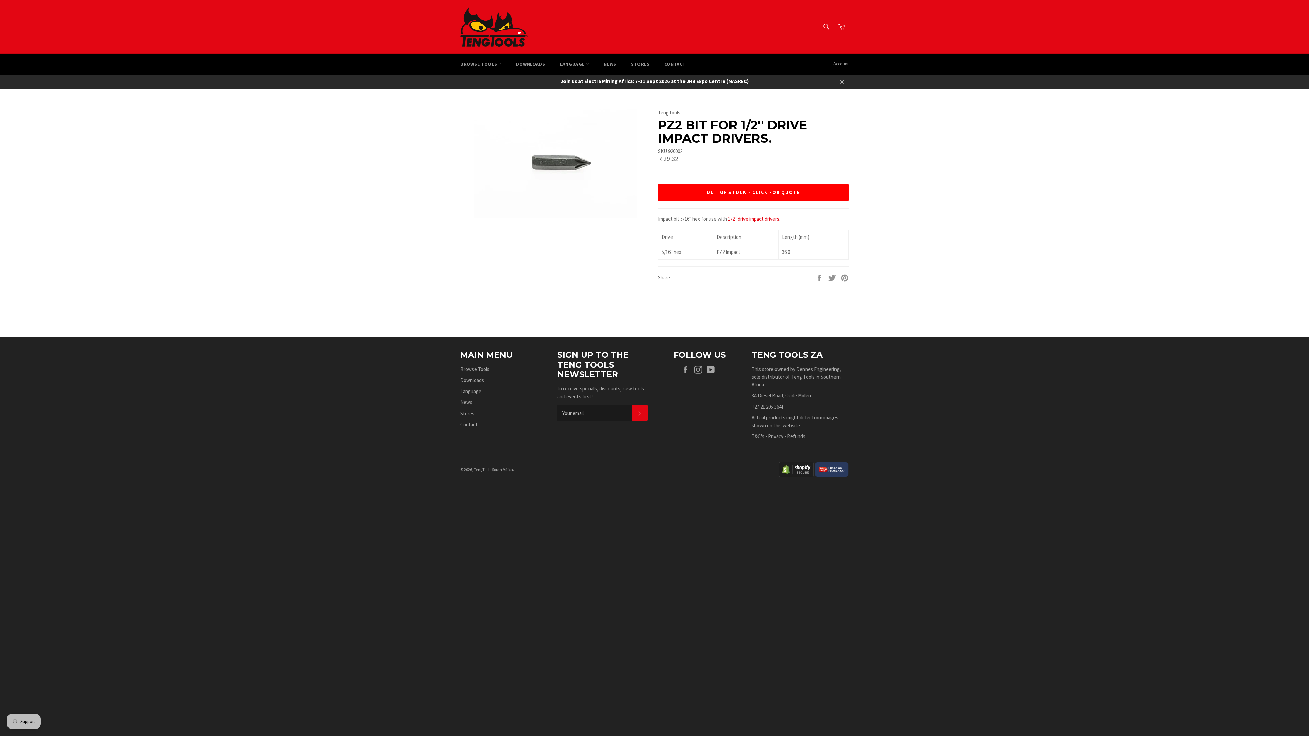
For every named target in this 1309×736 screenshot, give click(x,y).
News (610, 64)
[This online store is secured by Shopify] (796, 468)
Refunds (796, 436)
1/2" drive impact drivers (753, 219)
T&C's (758, 436)
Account (841, 64)
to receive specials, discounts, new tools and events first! (600, 392)
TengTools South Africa (493, 469)
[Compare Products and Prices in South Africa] (832, 468)
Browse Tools (479, 64)
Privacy (775, 436)
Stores (640, 64)
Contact (675, 64)
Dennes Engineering (818, 369)
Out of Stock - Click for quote (753, 192)
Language (573, 64)
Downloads (530, 64)
